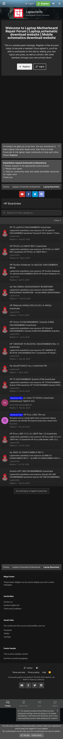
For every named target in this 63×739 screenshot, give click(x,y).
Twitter (6, 633)
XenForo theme (28, 680)
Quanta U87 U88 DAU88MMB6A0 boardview (31, 471)
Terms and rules (18, 672)
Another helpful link (11, 605)
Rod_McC (14, 424)
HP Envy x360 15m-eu (34, 414)
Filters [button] (56, 220)
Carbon (29, 668)
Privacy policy (34, 672)
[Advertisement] (31, 110)
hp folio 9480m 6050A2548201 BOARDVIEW (31, 286)
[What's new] (59, 4)
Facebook (8, 630)
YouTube (7, 637)
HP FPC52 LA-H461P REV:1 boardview (28, 246)
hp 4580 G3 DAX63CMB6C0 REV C (27, 452)
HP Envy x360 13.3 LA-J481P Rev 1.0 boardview (33, 433)
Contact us (8, 602)
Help (44, 672)
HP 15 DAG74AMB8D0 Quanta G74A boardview (32, 379)
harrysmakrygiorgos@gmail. (21, 405)
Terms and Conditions (12, 608)
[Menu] (4, 3)
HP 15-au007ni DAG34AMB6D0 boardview (30, 227)
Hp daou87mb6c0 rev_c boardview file (28, 365)
